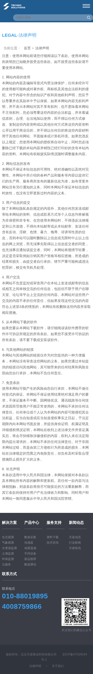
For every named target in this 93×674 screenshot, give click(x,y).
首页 (27, 48)
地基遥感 (30, 548)
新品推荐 (30, 559)
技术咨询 (53, 542)
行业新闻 (75, 542)
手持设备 (30, 553)
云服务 (6, 564)
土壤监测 (8, 553)
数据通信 (30, 564)
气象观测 (8, 542)
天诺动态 (75, 537)
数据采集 (30, 537)
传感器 (28, 542)
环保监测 (8, 559)
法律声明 (35, 666)
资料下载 (53, 537)
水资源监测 (9, 548)
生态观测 (8, 537)
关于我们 (58, 666)
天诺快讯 (75, 548)
